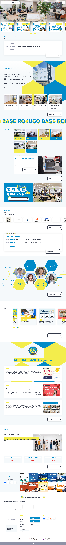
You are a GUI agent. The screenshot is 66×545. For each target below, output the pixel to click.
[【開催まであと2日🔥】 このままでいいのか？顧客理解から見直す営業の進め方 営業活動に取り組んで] (52, 487)
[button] (30, 33)
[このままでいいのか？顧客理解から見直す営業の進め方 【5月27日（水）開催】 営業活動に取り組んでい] (61, 487)
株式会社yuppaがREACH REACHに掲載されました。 (33, 242)
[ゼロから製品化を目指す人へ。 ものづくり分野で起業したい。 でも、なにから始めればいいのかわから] (24, 487)
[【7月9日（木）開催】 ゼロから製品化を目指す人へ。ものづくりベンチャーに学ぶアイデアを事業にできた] (33, 487)
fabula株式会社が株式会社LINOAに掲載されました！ (33, 246)
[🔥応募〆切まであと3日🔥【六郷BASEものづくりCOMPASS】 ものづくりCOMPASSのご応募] (33, 477)
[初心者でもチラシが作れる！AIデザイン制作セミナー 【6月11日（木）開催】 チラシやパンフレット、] (42, 487)
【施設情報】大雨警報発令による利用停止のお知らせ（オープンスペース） (29, 46)
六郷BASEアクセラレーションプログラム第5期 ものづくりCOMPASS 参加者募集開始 (31, 49)
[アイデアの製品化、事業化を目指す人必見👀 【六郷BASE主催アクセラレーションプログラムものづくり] (61, 477)
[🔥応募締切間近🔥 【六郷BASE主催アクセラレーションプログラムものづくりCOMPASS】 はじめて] (42, 477)
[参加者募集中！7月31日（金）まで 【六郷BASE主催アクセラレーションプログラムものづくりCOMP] (52, 477)
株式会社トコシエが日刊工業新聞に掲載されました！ (33, 239)
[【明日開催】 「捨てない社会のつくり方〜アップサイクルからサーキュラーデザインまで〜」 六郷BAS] (24, 477)
